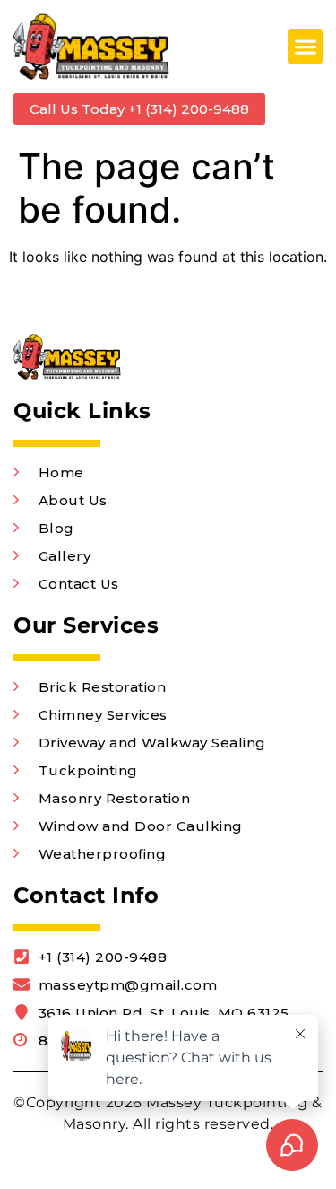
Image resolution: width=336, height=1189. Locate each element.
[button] (305, 46)
